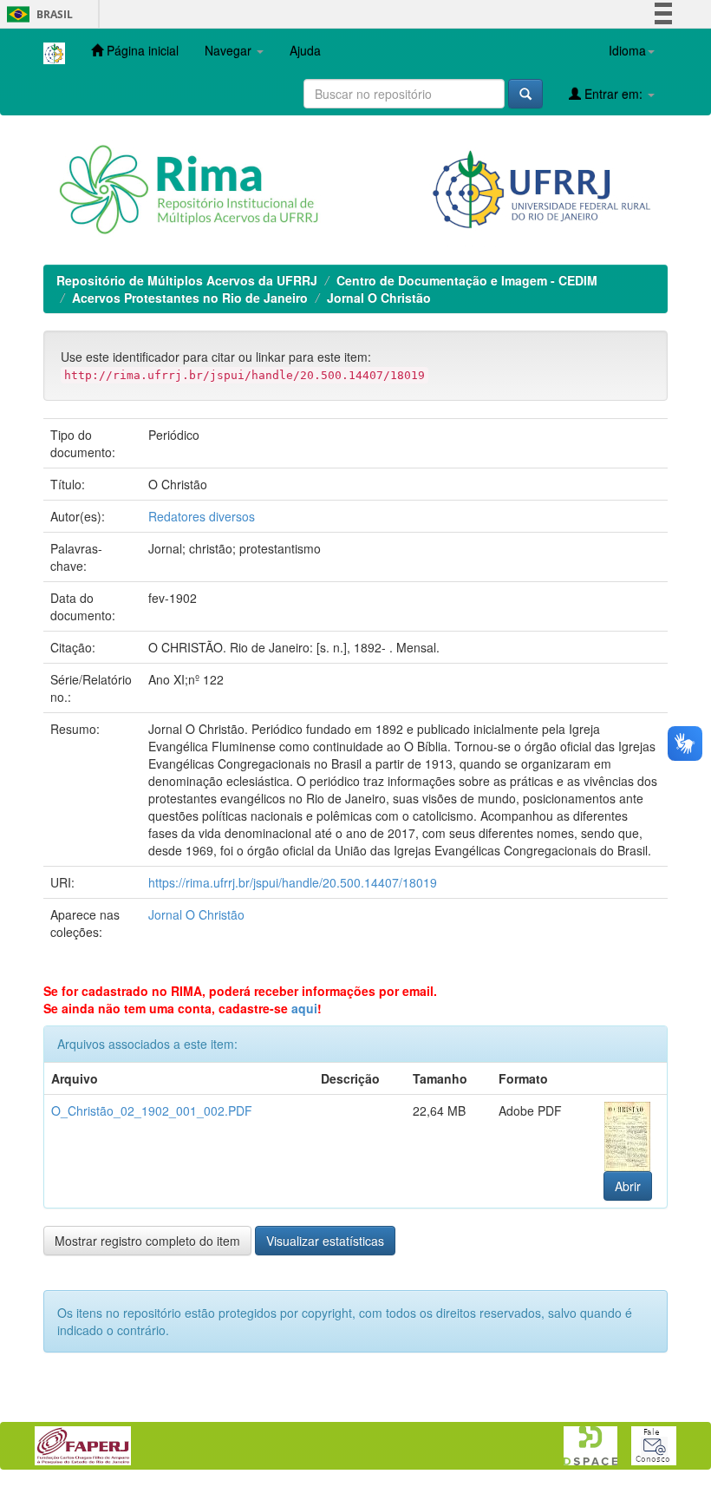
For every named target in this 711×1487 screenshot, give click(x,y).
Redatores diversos (201, 516)
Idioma (627, 50)
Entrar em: (613, 93)
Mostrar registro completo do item (147, 1240)
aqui (304, 1008)
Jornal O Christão (379, 297)
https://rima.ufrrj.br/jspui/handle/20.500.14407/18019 (292, 882)
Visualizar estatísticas (325, 1240)
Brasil (36, 14)
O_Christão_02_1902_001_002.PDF (151, 1110)
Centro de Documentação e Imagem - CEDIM (466, 280)
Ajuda (305, 50)
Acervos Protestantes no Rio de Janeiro (190, 297)
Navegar (230, 50)
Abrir (628, 1186)
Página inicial (141, 50)
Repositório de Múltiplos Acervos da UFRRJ (186, 280)
